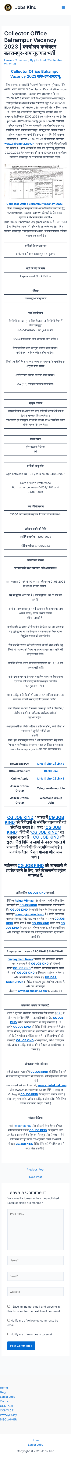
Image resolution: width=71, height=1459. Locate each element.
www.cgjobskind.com (29, 914)
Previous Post (35, 1169)
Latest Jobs (7, 1396)
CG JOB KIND (20, 817)
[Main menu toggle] (63, 7)
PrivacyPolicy (8, 1415)
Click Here (51, 771)
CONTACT (6, 1406)
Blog (3, 1392)
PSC (58, 1013)
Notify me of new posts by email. (32, 1334)
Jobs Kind (26, 7)
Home (4, 1387)
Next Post (35, 1177)
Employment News (20, 959)
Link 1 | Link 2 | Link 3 (51, 763)
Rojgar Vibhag (22, 1125)
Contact (5, 1401)
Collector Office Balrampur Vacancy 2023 (34, 204)
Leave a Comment (16, 60)
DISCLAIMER (8, 1419)
